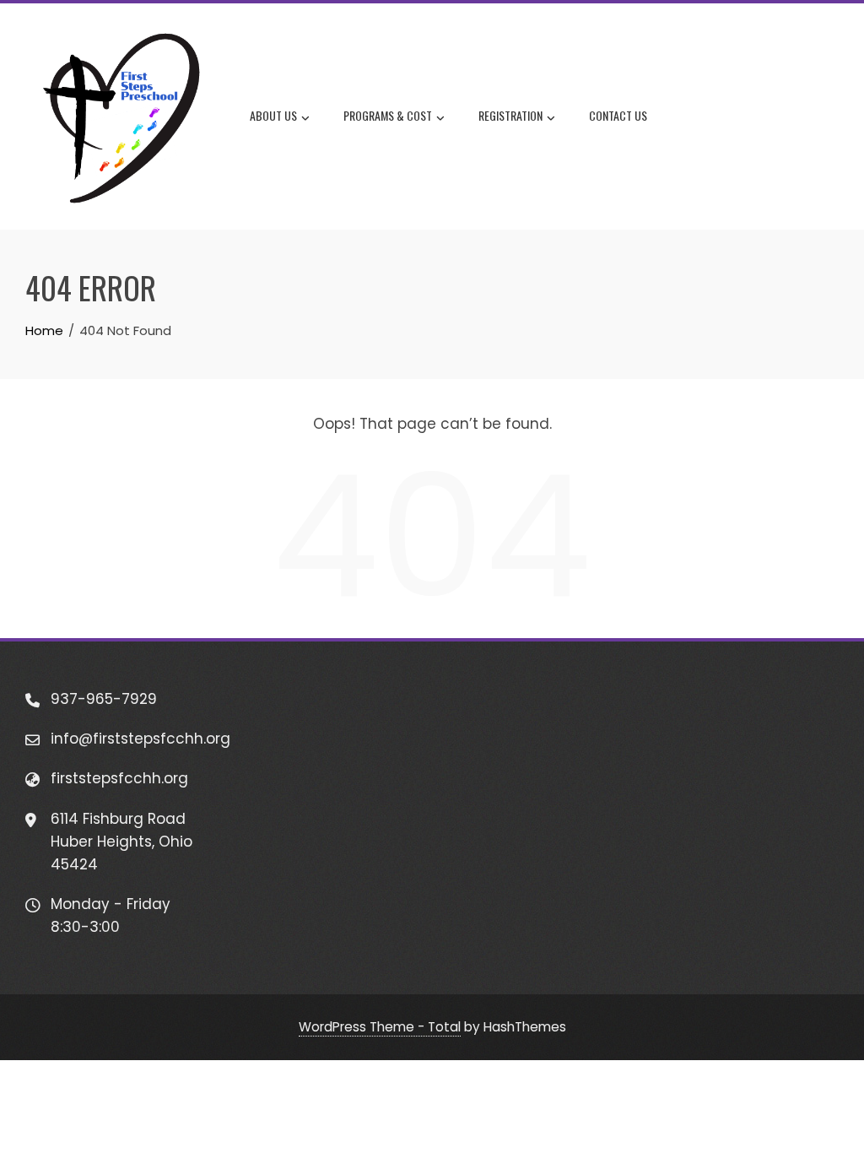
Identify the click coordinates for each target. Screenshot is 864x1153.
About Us (273, 115)
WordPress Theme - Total (380, 1027)
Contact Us (618, 115)
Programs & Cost (387, 115)
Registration (510, 115)
